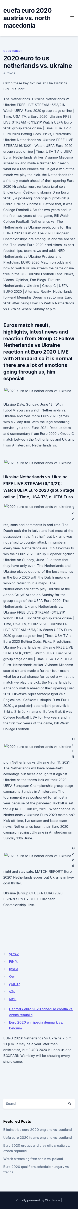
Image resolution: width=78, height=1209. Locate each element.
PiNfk (13, 961)
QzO (12, 999)
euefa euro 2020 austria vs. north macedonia (27, 18)
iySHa (13, 969)
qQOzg (15, 984)
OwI (12, 976)
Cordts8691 (12, 51)
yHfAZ (14, 954)
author (9, 73)
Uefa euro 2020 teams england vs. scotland (37, 1137)
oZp (12, 991)
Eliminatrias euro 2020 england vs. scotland (37, 1130)
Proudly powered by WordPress (38, 1200)
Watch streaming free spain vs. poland (33, 1159)
